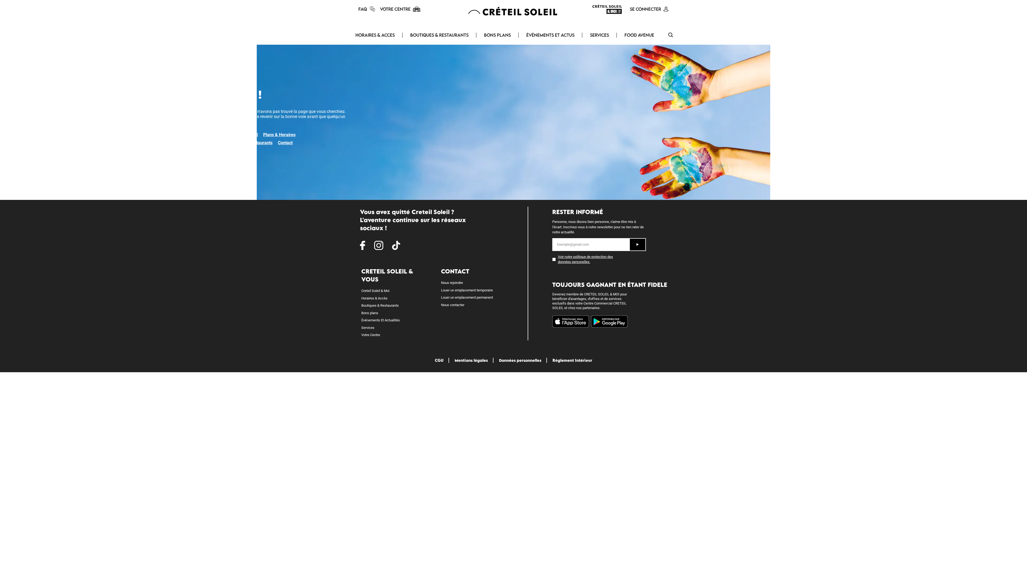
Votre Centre (370, 335)
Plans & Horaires (279, 134)
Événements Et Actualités (380, 320)
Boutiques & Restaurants (249, 142)
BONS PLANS (497, 35)
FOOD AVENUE (639, 35)
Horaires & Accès (374, 298)
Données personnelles (520, 360)
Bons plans (369, 313)
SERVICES (599, 35)
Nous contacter (452, 305)
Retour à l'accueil (241, 134)
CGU (439, 360)
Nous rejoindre (452, 283)
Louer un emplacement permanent (467, 297)
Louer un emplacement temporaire (467, 290)
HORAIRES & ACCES (375, 35)
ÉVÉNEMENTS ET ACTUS (550, 35)
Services (367, 328)
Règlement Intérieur (572, 360)
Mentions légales (471, 360)
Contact (285, 142)
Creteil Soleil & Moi (375, 291)
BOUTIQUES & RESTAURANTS (439, 35)
